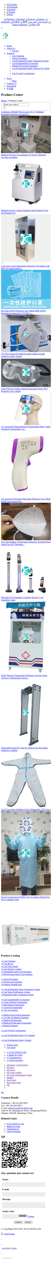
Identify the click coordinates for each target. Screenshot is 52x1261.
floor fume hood (14, 1082)
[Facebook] (12, 7)
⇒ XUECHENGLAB (16, 1052)
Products (10, 53)
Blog (14, 81)
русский (44, 22)
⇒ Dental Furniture (9, 1025)
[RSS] (10, 14)
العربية (33, 22)
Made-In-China (13, 1126)
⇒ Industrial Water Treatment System (17, 995)
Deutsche (10, 19)
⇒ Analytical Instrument (11, 1007)
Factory (15, 51)
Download (11, 86)
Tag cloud (11, 1047)
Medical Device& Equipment (25, 66)
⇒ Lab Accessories (9, 1010)
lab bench (11, 1070)
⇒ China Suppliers (15, 1060)
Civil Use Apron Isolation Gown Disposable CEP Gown (26, 809)
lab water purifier (14, 1072)
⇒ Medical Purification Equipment (16, 1023)
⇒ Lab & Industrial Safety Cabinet (16, 1040)
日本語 (16, 22)
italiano (41, 19)
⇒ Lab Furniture (8, 961)
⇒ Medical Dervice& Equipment (15, 1015)
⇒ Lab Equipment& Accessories (15, 999)
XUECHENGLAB (15, 1124)
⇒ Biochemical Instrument (12, 1005)
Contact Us (12, 83)
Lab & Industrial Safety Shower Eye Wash (31, 68)
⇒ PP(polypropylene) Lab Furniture (17, 974)
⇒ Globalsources (14, 1057)
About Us (11, 48)
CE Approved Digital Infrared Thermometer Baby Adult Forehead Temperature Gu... (25, 427)
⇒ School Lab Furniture (11, 982)
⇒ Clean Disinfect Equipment (14, 1002)
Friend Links (12, 1045)
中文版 (10, 88)
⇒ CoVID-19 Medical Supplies (15, 1018)
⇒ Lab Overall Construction (13, 1030)
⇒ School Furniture (9, 979)
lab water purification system (19, 1075)
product (10, 1077)
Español (21, 19)
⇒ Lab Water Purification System (15, 992)
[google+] (11, 9)
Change (30, 1216)
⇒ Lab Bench (7, 964)
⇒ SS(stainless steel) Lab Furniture (16, 972)
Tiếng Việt (35, 25)
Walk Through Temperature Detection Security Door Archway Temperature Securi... (24, 676)
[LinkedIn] (12, 4)
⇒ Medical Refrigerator (11, 1020)
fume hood (11, 1080)
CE (8, 1085)
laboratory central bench (17, 1065)
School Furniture (19, 58)
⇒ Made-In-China (14, 1055)
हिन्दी (25, 22)
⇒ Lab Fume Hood (9, 966)
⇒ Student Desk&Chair (11, 984)
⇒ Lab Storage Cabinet (11, 969)
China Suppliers (14, 1131)
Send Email (9, 1234)
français (31, 19)
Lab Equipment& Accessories (25, 63)
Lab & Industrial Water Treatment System (30, 61)
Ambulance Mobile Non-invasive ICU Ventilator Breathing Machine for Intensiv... (22, 113)
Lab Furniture (18, 56)
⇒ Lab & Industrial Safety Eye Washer (18, 1035)
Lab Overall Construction (23, 73)
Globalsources (13, 1129)
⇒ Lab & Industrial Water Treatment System (20, 989)
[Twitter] (11, 12)
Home (9, 46)
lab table (10, 1067)
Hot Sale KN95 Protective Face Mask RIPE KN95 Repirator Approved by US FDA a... (23, 312)
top (2, 1092)
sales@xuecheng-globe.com (20, 1108)
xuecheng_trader (9, 1248)
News (9, 78)
